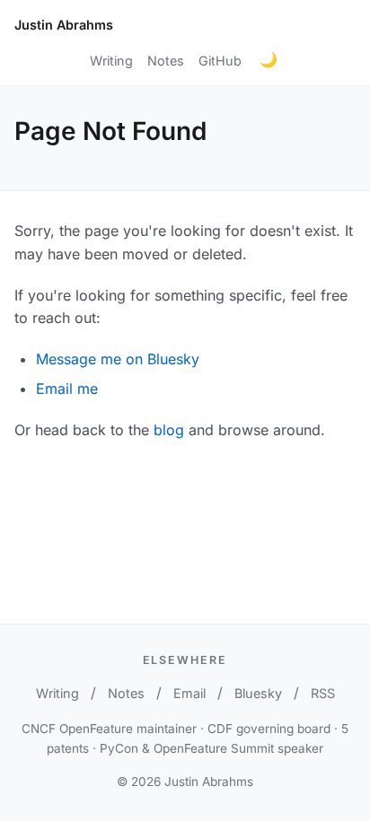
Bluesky (258, 693)
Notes (165, 60)
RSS (323, 693)
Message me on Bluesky (117, 359)
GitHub (220, 60)
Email (189, 693)
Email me (67, 388)
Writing (111, 60)
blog (169, 430)
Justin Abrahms (63, 24)
